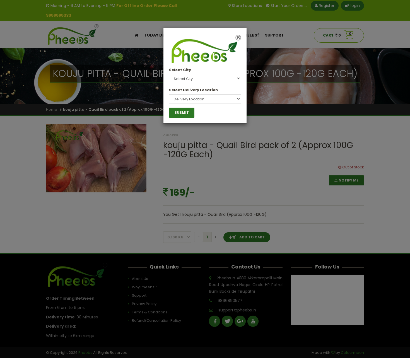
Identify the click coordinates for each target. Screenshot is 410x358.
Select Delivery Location (193, 90)
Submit (182, 112)
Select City (180, 69)
